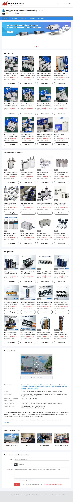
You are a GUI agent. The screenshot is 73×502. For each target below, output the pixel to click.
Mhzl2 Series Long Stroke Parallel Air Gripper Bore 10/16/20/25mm (10, 174)
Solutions (32, 18)
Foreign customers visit (61, 445)
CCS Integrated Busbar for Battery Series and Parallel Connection (44, 273)
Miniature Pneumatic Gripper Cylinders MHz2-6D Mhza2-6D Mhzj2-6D (61, 235)
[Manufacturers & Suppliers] (13, 3)
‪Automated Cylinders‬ (35, 386)
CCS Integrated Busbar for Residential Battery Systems (27, 273)
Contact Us (41, 18)
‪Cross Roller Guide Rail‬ (33, 388)
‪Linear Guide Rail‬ (62, 386)
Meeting (28, 445)
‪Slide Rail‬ (23, 388)
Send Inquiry (11, 83)
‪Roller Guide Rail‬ (45, 386)
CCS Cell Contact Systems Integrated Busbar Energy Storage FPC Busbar (27, 304)
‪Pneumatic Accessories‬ (52, 385)
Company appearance (11, 445)
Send (17, 484)
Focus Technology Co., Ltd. (24, 495)
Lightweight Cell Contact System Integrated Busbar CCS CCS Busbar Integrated (11, 273)
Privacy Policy (63, 495)
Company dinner (44, 445)
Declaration (55, 495)
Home (5, 18)
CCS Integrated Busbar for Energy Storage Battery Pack (44, 304)
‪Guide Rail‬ (54, 386)
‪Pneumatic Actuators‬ (27, 385)
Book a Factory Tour (36, 378)
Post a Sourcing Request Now (53, 484)
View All (6, 423)
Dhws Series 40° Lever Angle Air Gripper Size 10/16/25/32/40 (10, 235)
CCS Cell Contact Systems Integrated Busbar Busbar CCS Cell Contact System (61, 304)
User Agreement (46, 495)
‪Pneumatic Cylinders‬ (39, 385)
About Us (23, 18)
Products (14, 18)
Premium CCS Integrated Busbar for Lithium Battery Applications (11, 334)
